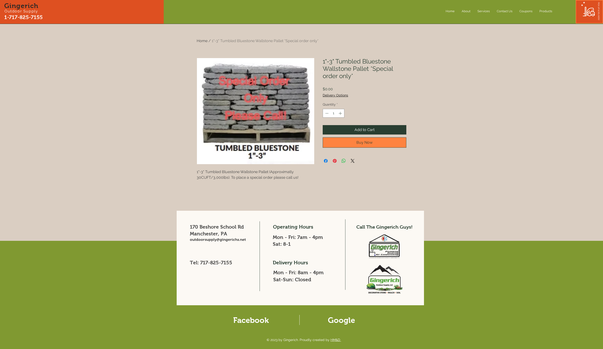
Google (341, 320)
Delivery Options (335, 95)
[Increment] (341, 113)
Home (202, 41)
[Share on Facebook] (326, 161)
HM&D (335, 340)
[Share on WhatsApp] (343, 161)
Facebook (251, 320)
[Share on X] (352, 161)
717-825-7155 (216, 262)
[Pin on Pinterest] (335, 161)
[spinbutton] (333, 113)
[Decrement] (326, 113)
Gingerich (21, 5)
